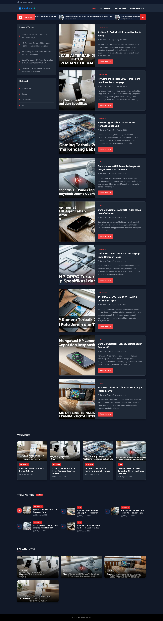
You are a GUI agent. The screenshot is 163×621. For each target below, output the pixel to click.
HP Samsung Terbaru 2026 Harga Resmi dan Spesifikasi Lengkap (36, 44)
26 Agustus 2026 (27, 474)
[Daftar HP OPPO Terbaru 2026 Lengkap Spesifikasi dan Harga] (37, 526)
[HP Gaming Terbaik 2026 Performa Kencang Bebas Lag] (98, 451)
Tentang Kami (105, 8)
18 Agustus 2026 (126, 477)
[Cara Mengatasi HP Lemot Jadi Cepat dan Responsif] (81, 511)
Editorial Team (105, 40)
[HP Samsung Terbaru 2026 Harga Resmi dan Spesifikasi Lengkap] (65, 451)
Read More (104, 62)
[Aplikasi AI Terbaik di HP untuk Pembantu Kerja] (32, 451)
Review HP (26, 100)
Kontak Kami (120, 8)
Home (93, 8)
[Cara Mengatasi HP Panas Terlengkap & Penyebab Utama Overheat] (131, 451)
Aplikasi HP (26, 88)
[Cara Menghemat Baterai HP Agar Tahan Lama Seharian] (81, 526)
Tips (23, 105)
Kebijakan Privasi (137, 8)
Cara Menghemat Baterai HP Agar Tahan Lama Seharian (36, 69)
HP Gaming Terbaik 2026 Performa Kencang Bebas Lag (52, 16)
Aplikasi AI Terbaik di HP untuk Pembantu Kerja (35, 36)
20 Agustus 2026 (93, 474)
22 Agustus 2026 (60, 477)
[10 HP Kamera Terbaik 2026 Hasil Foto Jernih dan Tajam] (125, 511)
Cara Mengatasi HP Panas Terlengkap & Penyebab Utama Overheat (113, 16)
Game (24, 94)
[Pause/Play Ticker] (143, 17)
